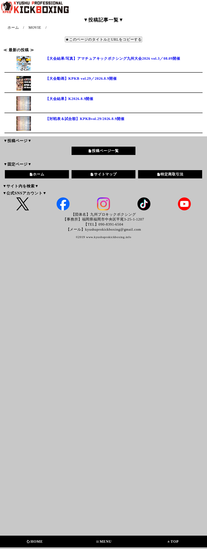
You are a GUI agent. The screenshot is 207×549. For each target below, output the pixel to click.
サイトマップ (105, 174)
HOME (34, 541)
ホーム (38, 174)
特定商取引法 (172, 174)
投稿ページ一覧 (105, 151)
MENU (104, 541)
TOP (173, 541)
